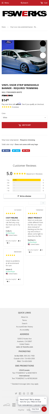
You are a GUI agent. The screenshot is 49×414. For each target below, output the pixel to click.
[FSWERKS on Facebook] (20, 394)
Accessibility (24, 330)
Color (4, 113)
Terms (24, 320)
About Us (24, 317)
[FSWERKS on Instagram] (28, 394)
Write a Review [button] (25, 196)
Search (24, 323)
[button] (19, 241)
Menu (7, 3)
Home (4, 27)
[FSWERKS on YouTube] (32, 394)
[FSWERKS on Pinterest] (24, 394)
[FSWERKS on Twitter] (16, 394)
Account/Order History (24, 327)
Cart (45, 3)
